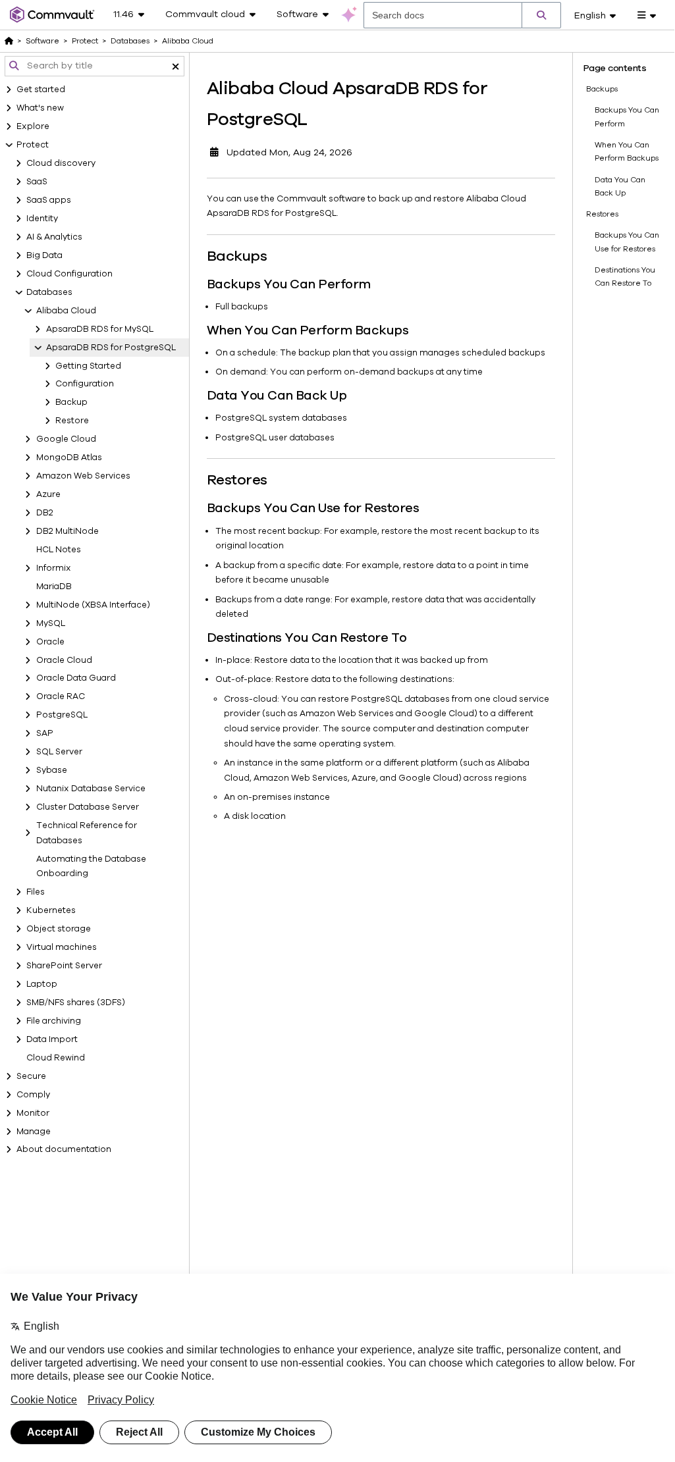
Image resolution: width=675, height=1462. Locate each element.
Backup (71, 402)
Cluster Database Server (87, 807)
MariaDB (54, 586)
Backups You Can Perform (627, 116)
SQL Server (59, 752)
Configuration (84, 384)
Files (35, 892)
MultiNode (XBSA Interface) (93, 605)
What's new (40, 108)
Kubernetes (51, 910)
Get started (40, 89)
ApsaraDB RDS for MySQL (99, 329)
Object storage (58, 929)
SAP (44, 733)
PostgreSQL (62, 715)
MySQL (50, 623)
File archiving (53, 1021)
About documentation (63, 1149)
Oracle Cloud (64, 660)
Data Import (52, 1039)
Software (42, 41)
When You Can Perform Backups (627, 151)
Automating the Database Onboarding (91, 866)
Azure (48, 494)
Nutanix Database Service (91, 789)
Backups (602, 89)
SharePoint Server (64, 966)
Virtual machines (61, 947)
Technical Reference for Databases (86, 833)
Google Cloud (66, 439)
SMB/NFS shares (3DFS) (75, 1002)
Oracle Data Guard (76, 678)
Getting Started (88, 366)
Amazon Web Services (83, 476)
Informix (53, 568)
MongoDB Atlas (69, 457)
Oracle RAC (60, 696)
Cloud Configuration (69, 274)
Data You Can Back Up (620, 186)
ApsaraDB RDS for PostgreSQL (111, 347)
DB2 (44, 513)
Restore (72, 421)
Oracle (50, 642)
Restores (602, 214)
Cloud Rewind (55, 1058)
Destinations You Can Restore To (625, 276)
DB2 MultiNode (67, 531)
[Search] (541, 15)
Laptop (41, 984)
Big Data (44, 255)
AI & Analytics (54, 237)
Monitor (32, 1113)
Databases (49, 292)
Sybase (51, 770)
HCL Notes (58, 550)
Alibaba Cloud (66, 311)
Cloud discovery (60, 163)
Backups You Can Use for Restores (627, 241)
